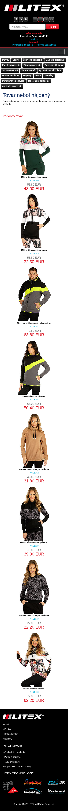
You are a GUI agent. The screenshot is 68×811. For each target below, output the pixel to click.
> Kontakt (7, 729)
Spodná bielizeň (10, 70)
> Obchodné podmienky (14, 752)
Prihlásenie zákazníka (22, 45)
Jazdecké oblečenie (12, 86)
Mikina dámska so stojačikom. (34, 542)
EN (51, 19)
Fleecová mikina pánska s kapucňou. (34, 323)
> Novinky (7, 739)
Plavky (5, 60)
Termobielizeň (28, 70)
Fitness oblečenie (32, 65)
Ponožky (49, 75)
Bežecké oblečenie (54, 65)
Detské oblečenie (11, 75)
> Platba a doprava (12, 757)
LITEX (31, 804)
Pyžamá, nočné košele (50, 70)
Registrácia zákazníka (45, 45)
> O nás (6, 724)
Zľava (38, 75)
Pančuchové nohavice (13, 81)
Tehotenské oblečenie (39, 81)
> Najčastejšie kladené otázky (17, 766)
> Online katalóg (10, 734)
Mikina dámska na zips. (34, 689)
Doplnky (27, 75)
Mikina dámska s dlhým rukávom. (34, 469)
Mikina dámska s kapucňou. (34, 177)
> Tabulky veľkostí (11, 762)
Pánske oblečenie (11, 65)
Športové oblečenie (32, 60)
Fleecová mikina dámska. (34, 396)
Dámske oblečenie (55, 60)
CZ (35, 19)
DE (45, 19)
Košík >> (34, 39)
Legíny (16, 60)
